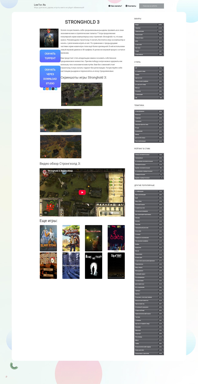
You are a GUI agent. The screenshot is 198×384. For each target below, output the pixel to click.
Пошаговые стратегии (148, 353)
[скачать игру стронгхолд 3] (61, 147)
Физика (148, 218)
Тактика (148, 317)
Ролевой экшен (148, 204)
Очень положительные (148, 154)
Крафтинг (148, 247)
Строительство (148, 208)
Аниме (148, 74)
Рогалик (148, 224)
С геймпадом (148, 191)
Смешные (148, 121)
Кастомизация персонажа (148, 214)
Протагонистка (148, 304)
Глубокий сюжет (148, 274)
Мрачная (148, 330)
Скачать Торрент (50, 56)
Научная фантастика (148, 124)
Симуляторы (148, 38)
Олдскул (148, 333)
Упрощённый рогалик (148, 227)
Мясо (148, 340)
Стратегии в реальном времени (148, 261)
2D (148, 68)
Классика (148, 231)
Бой (148, 198)
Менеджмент (148, 271)
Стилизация (148, 94)
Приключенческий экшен (148, 314)
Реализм (148, 91)
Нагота (148, 294)
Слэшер (148, 234)
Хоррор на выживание (148, 237)
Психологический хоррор (148, 347)
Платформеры (148, 277)
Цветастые (148, 78)
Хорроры (148, 118)
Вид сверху (148, 267)
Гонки (148, 51)
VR (148, 98)
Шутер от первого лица (148, 323)
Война (148, 244)
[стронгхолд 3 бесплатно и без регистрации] (61, 120)
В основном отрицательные (148, 171)
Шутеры (148, 48)
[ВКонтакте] (44, 89)
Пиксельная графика (148, 81)
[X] (53, 89)
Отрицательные (148, 174)
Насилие (148, 327)
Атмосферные (148, 111)
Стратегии (148, 44)
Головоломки (148, 280)
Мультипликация (148, 194)
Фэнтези (148, 114)
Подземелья (148, 264)
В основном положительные (148, 161)
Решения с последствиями (148, 297)
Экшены (148, 28)
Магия (148, 251)
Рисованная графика (148, 241)
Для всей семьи (148, 138)
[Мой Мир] (50, 89)
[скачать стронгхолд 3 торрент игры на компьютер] (82, 94)
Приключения (148, 31)
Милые (148, 88)
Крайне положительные (148, 168)
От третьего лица (148, 84)
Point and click (148, 350)
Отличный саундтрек (148, 307)
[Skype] (56, 89)
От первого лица (148, 71)
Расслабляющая (148, 141)
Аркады (148, 290)
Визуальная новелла (148, 300)
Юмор (148, 134)
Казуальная (148, 34)
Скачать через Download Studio (50, 76)
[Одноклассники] (47, 89)
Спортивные (148, 54)
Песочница (148, 337)
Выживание (148, 131)
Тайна (148, 343)
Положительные (148, 164)
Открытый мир (148, 310)
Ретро (148, 128)
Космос (148, 221)
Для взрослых (148, 284)
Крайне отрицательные (148, 178)
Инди (148, 24)
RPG (148, 41)
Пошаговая (148, 254)
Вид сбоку (148, 201)
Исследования (148, 287)
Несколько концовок (148, 211)
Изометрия (148, 257)
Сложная (148, 320)
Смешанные (148, 158)
